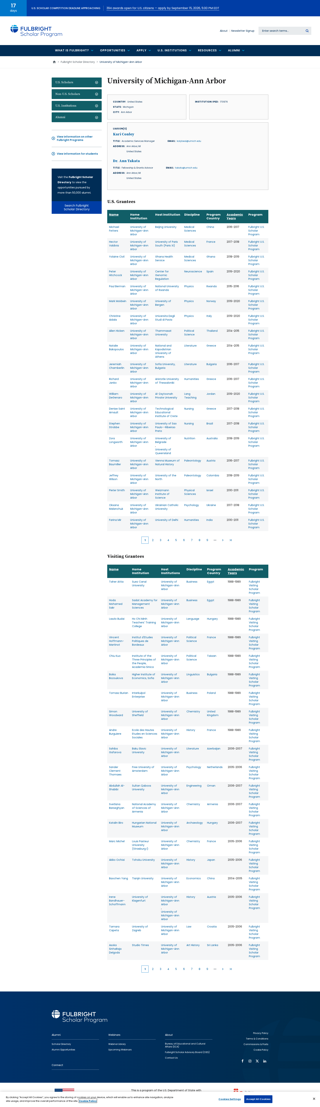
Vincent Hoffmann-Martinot (116, 641)
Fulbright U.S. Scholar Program (256, 230)
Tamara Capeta (114, 928)
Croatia (212, 926)
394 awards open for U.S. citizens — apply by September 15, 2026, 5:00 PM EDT (162, 8)
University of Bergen (163, 303)
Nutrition (189, 438)
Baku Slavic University (139, 750)
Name (114, 214)
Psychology (191, 505)
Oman (211, 786)
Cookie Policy (88, 1101)
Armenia (212, 804)
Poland (211, 693)
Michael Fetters (114, 229)
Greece (211, 345)
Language (192, 619)
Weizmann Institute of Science (162, 494)
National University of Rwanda (167, 288)
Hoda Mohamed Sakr (115, 603)
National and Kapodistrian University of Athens (163, 351)
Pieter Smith (117, 490)
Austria (210, 460)
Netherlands (215, 767)
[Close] (314, 1099)
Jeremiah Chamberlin (116, 366)
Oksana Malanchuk (116, 507)
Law (188, 926)
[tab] (77, 82)
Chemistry (193, 711)
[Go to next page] (222, 540)
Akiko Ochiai (117, 860)
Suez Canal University (139, 583)
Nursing (189, 409)
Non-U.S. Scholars (67, 94)
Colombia (212, 475)
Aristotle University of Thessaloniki (167, 381)
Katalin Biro (116, 823)
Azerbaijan (213, 748)
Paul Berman (117, 286)
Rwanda (211, 286)
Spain (210, 271)
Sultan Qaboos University (141, 787)
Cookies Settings (230, 1099)
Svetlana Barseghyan (116, 806)
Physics (189, 286)
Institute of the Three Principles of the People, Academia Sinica (144, 661)
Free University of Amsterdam (143, 769)
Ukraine (211, 505)
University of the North (165, 477)
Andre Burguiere (115, 732)
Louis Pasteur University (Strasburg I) (140, 845)
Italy (209, 316)
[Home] (36, 31)
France (210, 242)
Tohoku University (143, 860)
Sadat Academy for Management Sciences (144, 603)
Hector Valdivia (114, 243)
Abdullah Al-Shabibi (117, 787)
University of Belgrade (163, 440)
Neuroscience (193, 271)
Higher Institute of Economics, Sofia (143, 676)
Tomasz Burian (118, 693)
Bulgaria (211, 364)
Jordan (210, 394)
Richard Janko (114, 381)
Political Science (189, 332)
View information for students (77, 154)
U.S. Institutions (65, 106)
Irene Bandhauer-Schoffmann (117, 900)
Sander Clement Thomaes (115, 770)
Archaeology (194, 823)
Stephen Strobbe (114, 425)
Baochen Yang (118, 878)
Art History (193, 945)
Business (191, 582)
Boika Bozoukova (116, 676)
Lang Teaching (190, 395)
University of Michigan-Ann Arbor (139, 230)
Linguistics (193, 674)
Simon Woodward (116, 713)
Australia (212, 438)
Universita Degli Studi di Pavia (165, 318)
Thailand (212, 331)
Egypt (210, 582)
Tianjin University (143, 878)
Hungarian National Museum (144, 824)
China (210, 227)
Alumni (60, 117)
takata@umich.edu (186, 167)
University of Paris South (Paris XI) (166, 243)
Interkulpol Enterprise (138, 695)
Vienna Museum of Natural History (167, 462)
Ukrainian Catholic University (167, 507)
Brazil (209, 423)
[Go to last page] (230, 540)
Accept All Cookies (258, 1099)
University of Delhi (166, 520)
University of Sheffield (140, 713)
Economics (193, 878)
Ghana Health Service (164, 258)
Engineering (193, 786)
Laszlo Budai (116, 619)
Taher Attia (116, 582)
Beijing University (165, 227)
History (190, 730)
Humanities (191, 379)
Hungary (212, 619)
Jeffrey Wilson (113, 477)
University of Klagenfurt (140, 898)
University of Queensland (163, 451)
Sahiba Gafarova (115, 750)
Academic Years (235, 216)
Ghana (210, 256)
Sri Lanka (212, 945)
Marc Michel (117, 841)
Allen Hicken (116, 331)
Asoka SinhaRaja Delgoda (115, 948)
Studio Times (140, 945)
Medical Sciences (190, 229)
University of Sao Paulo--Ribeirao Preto (166, 427)
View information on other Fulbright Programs (75, 138)
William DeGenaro (115, 395)
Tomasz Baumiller (115, 462)
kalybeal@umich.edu (189, 141)
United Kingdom (213, 713)
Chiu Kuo (115, 656)
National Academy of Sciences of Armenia (144, 807)
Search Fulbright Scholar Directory (77, 207)
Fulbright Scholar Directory (78, 62)
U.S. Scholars (64, 82)
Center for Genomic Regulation (162, 275)
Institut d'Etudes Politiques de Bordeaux (142, 641)
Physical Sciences (190, 492)
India (209, 520)
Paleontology (192, 460)
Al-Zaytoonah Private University (166, 395)
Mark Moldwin (117, 301)
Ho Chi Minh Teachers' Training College (144, 622)
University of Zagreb (140, 928)
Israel (209, 490)
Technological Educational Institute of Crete (166, 412)
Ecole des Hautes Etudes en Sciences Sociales (144, 733)
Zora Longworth (116, 440)
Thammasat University (163, 332)
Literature (190, 345)
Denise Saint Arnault (117, 410)
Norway (211, 301)
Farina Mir (115, 520)
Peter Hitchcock (115, 273)
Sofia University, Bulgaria (165, 366)
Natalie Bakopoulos (116, 347)
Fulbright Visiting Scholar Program (254, 587)
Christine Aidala (115, 318)
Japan (211, 860)
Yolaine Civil (116, 256)
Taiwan (211, 656)
